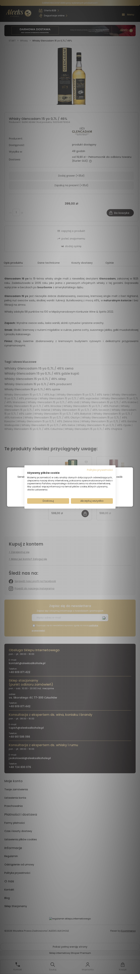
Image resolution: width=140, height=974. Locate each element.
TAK (62, 495)
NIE (78, 495)
